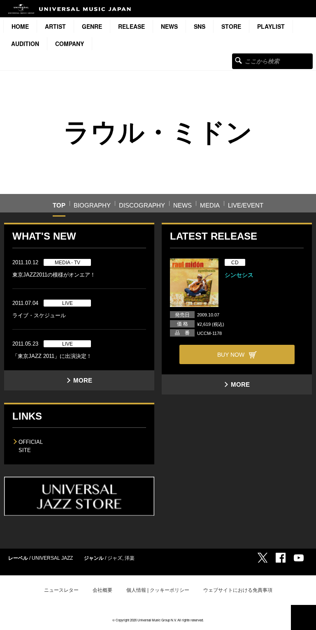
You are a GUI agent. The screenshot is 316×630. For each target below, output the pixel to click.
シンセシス (239, 275)
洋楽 (130, 558)
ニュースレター (61, 590)
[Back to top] (303, 617)
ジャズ (114, 558)
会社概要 (102, 590)
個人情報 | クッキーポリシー (157, 590)
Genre (92, 26)
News (169, 26)
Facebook (281, 558)
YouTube (299, 557)
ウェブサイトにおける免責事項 (237, 590)
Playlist (271, 26)
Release (131, 26)
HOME (20, 26)
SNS (199, 26)
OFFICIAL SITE (31, 446)
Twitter (262, 558)
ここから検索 (238, 60)
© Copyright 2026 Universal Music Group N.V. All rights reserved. (158, 620)
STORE (231, 26)
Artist (55, 26)
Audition (25, 43)
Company (69, 43)
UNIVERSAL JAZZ (52, 558)
